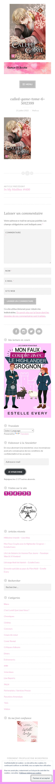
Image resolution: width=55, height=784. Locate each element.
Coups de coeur (11, 635)
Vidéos (7, 709)
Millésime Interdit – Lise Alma (17, 537)
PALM (6, 684)
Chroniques (9, 616)
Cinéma (7, 622)
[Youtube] (39, 331)
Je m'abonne (15, 471)
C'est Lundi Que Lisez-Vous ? (16, 610)
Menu (29, 84)
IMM (6, 666)
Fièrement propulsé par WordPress (27, 758)
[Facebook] (16, 331)
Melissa (35, 110)
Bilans (6, 604)
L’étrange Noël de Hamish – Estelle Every (21, 562)
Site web (10, 291)
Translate (24, 434)
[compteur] (17, 495)
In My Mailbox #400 (17, 188)
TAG (6, 703)
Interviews (9, 672)
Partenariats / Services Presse (17, 690)
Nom (8, 271)
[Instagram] (23, 331)
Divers (7, 653)
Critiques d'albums (12, 647)
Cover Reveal (10, 641)
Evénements (9, 659)
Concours (8, 629)
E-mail (9, 281)
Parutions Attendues (13, 696)
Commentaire (12, 234)
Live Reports (9, 678)
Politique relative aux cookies (30, 773)
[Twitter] (31, 331)
